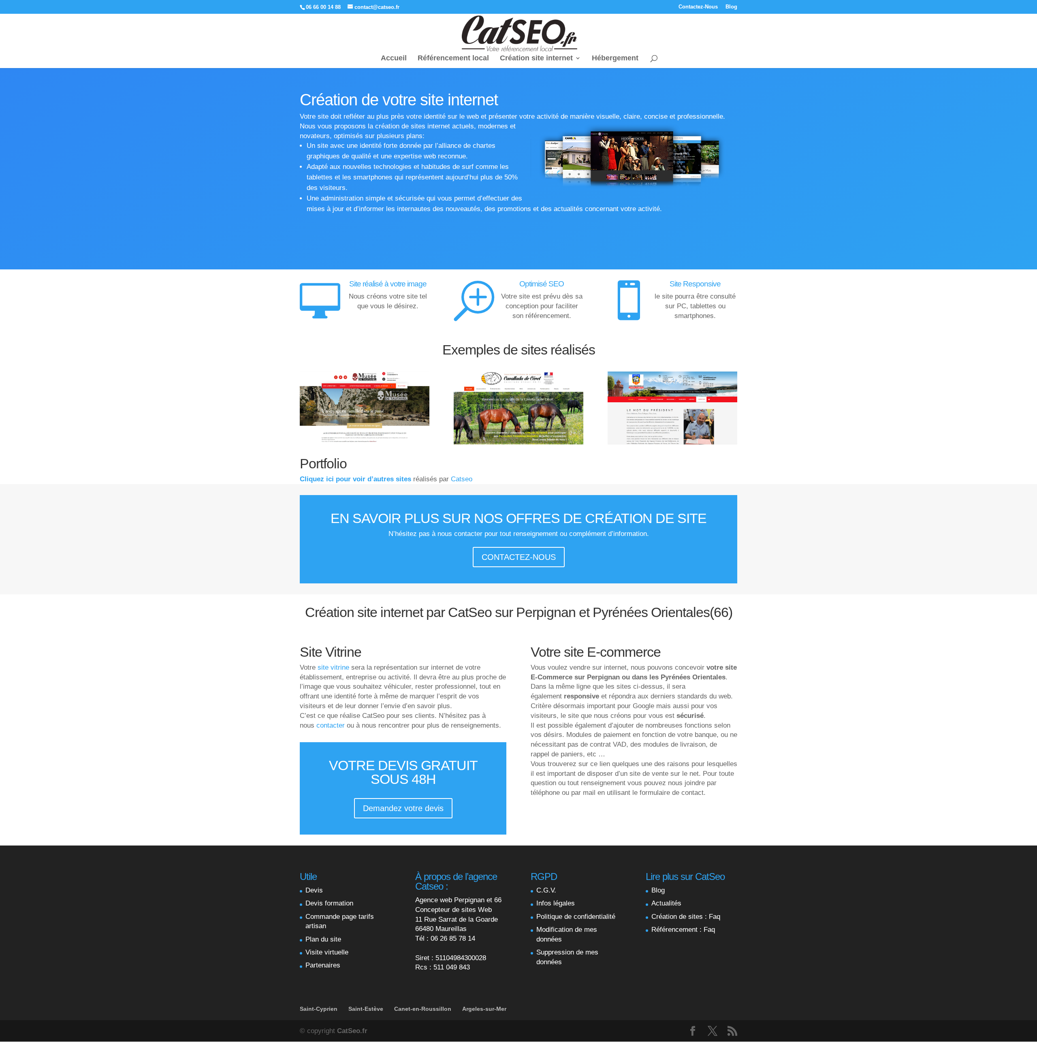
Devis (314, 890)
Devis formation (329, 903)
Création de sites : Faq (685, 916)
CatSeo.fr (352, 1031)
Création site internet (536, 58)
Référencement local (453, 58)
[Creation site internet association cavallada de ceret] (518, 442)
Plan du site (323, 939)
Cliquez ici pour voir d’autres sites (355, 479)
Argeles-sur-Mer (484, 1009)
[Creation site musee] (364, 442)
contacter (330, 725)
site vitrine (332, 667)
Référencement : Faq (683, 929)
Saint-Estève (365, 1009)
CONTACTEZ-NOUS (519, 557)
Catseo (461, 479)
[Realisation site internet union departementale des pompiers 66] (672, 442)
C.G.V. (546, 890)
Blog (731, 7)
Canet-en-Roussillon (422, 1009)
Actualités (666, 903)
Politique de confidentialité (575, 916)
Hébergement (615, 58)
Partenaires (322, 965)
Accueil (394, 58)
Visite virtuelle (326, 952)
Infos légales (555, 903)
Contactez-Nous (698, 7)
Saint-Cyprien (318, 1009)
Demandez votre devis (403, 808)
